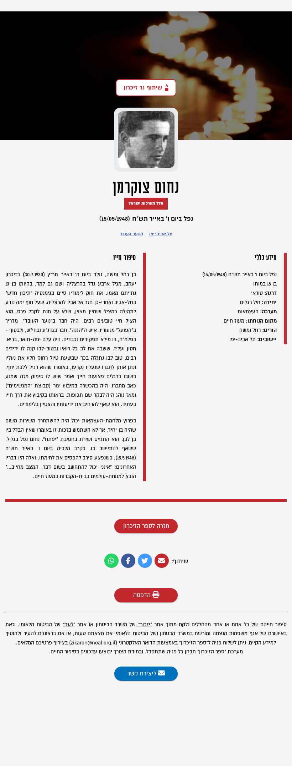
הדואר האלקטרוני (137, 643)
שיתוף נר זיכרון (143, 87)
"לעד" (69, 624)
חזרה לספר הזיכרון (146, 526)
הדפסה (142, 595)
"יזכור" (145, 624)
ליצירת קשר (142, 673)
